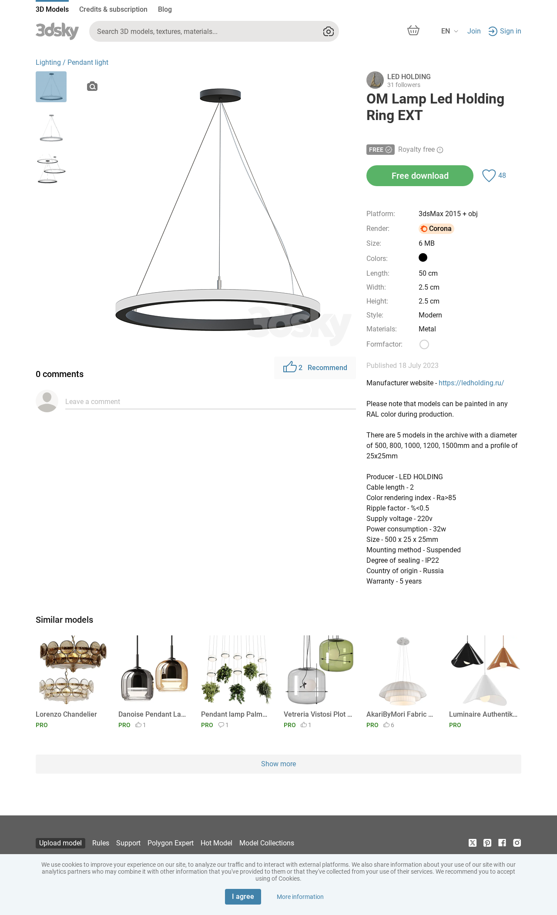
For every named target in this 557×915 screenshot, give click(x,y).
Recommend (323, 368)
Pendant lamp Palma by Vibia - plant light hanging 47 (235, 714)
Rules (100, 843)
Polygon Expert (171, 843)
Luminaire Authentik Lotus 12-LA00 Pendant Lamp (483, 714)
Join (474, 31)
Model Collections (266, 843)
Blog (165, 9)
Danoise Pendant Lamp (153, 714)
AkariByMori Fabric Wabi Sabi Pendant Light (401, 714)
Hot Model (216, 843)
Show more (278, 764)
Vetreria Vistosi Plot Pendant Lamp (318, 714)
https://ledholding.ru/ (471, 383)
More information (300, 896)
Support (128, 843)
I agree (243, 896)
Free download (420, 175)
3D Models (52, 9)
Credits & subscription (113, 9)
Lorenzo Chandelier (66, 714)
